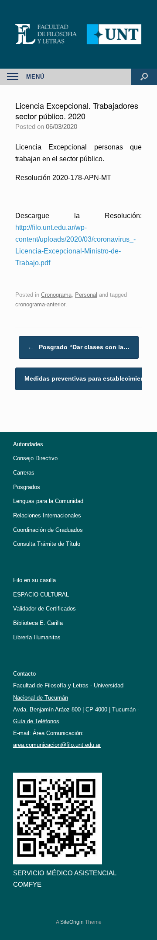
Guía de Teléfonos (36, 721)
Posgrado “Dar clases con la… (79, 346)
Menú (35, 76)
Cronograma (56, 294)
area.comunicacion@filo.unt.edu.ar (57, 745)
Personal (86, 294)
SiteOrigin (72, 922)
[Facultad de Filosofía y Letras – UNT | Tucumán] (78, 34)
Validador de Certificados (44, 608)
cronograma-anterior (40, 304)
